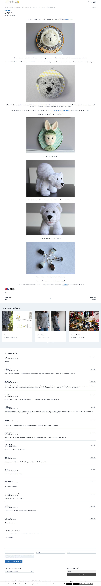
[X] (11, 289)
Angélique (8, 433)
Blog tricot (42, 7)
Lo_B (6, 469)
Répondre (93, 357)
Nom (7, 552)
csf (6, 292)
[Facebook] (8, 289)
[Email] (13, 289)
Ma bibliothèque (50, 7)
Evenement (7, 10)
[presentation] (17, 321)
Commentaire (9, 537)
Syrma (6, 335)
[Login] (88, 2)
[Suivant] (97, 326)
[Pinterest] (6, 289)
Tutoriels (35, 7)
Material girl (41, 335)
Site (69, 552)
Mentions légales (44, 581)
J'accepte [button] (69, 584)
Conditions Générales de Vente (13, 581)
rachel (7, 395)
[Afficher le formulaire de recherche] (91, 2)
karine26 (7, 506)
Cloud (8, 298)
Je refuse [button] (76, 584)
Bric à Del (8, 518)
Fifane (7, 457)
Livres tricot (28, 7)
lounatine (8, 481)
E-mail (38, 552)
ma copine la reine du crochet (61, 110)
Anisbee (65, 285)
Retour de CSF (75, 335)
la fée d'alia (8, 445)
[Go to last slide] (4, 326)
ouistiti (7, 369)
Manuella (8, 381)
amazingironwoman (11, 494)
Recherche (32, 572)
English (94, 7)
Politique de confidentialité (30, 581)
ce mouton (69, 19)
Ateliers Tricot (19, 7)
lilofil (7, 15)
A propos (52, 581)
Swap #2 (93, 298)
